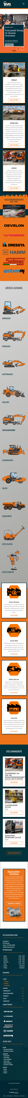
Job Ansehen (14, 782)
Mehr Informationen (14, 853)
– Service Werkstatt (7, 1059)
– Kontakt (5, 1072)
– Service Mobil (6, 1061)
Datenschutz (22, 1096)
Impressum (16, 1096)
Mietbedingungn (9, 1096)
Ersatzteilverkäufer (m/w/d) (11, 806)
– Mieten (5, 1069)
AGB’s (4, 1096)
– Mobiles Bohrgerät (7, 1063)
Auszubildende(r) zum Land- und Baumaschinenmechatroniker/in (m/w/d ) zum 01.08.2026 (15, 776)
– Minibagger (6, 981)
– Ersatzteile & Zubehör (8, 1064)
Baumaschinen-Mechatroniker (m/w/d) (13, 836)
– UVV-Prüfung (6, 1057)
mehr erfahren (14, 100)
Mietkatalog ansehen (14, 903)
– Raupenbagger (6, 985)
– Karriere (5, 1071)
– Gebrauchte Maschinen (8, 1051)
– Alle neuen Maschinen (8, 1049)
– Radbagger (5, 983)
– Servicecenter (6, 1055)
